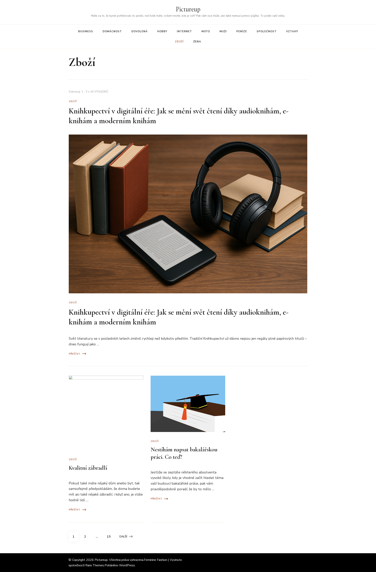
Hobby (162, 31)
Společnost (267, 31)
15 (110, 536)
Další (123, 536)
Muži (223, 31)
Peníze (241, 31)
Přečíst (74, 353)
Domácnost (112, 31)
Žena (197, 41)
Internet (184, 31)
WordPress (127, 565)
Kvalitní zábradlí (88, 467)
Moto (206, 31)
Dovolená (139, 31)
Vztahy (292, 31)
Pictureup (188, 10)
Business (85, 31)
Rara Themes (94, 565)
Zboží (179, 41)
